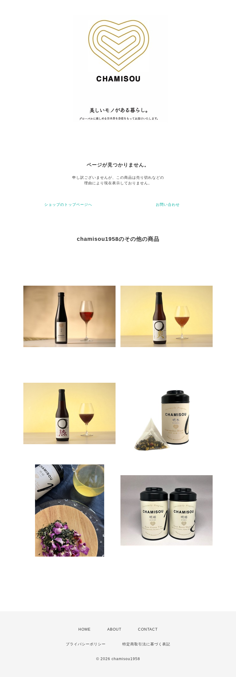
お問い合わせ (168, 204)
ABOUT (114, 629)
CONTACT (148, 629)
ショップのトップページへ (68, 204)
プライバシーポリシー (86, 644)
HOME (84, 629)
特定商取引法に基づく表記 (146, 644)
